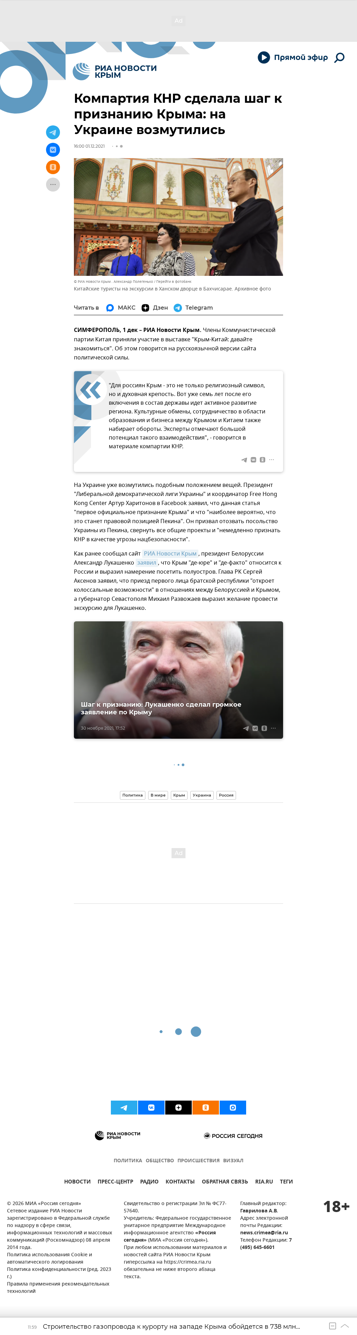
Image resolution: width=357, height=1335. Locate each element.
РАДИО (149, 1183)
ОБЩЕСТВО (160, 1161)
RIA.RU (264, 1183)
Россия (226, 795)
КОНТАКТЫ (180, 1183)
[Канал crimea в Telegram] (124, 1108)
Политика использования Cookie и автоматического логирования (49, 1258)
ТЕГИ (286, 1183)
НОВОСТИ (77, 1183)
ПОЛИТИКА (128, 1161)
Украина (202, 795)
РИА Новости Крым (170, 554)
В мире (158, 795)
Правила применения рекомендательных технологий (58, 1288)
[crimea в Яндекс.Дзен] (178, 1108)
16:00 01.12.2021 (89, 146)
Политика (132, 795)
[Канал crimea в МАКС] (233, 1108)
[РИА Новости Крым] (114, 72)
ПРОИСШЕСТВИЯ (198, 1161)
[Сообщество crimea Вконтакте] (151, 1108)
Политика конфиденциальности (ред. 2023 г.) (59, 1273)
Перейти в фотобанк (173, 281)
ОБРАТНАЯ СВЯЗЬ (225, 1183)
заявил (146, 563)
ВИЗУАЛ (233, 1161)
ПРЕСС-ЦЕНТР (115, 1183)
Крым (179, 795)
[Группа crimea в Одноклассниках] (205, 1108)
